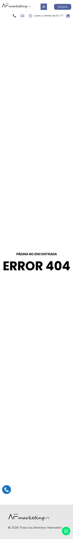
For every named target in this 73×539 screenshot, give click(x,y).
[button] (44, 7)
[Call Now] (6, 489)
